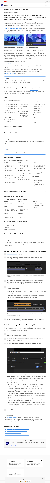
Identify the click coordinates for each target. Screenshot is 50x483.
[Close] (43, 479)
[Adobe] (6, 1)
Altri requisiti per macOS (10, 132)
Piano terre (42, 287)
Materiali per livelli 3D (10, 73)
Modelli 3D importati (10, 64)
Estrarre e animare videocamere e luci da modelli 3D (17, 435)
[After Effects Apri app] (48, 5)
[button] (44, 2)
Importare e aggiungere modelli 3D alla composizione (17, 429)
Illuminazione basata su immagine (13, 433)
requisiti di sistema (34, 90)
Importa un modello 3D (12, 254)
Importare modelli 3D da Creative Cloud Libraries (16, 431)
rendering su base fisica (15, 28)
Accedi (47, 1)
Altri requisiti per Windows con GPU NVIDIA (15, 191)
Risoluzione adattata (11, 417)
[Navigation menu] (2, 1)
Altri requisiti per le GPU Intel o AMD (13, 234)
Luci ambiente (8, 66)
